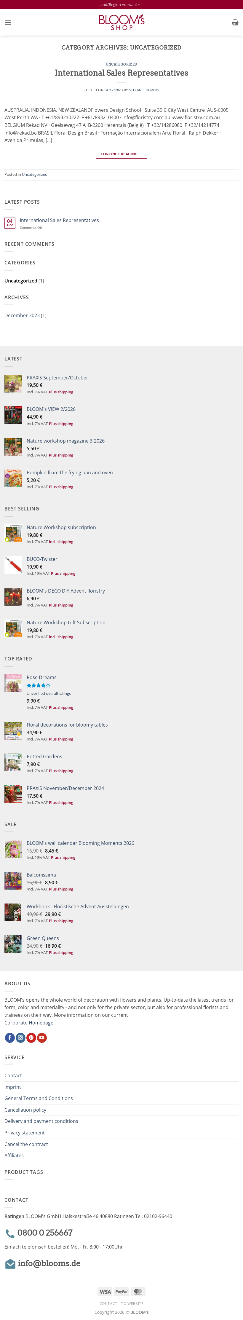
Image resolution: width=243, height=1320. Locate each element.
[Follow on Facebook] (10, 1038)
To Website (132, 1303)
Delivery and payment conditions (41, 1121)
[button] (8, 22)
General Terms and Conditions (38, 1098)
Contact (13, 1075)
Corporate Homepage (28, 1022)
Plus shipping (61, 392)
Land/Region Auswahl (117, 4)
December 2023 (22, 315)
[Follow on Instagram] (20, 1038)
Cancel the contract (26, 1144)
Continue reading (122, 154)
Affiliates (14, 1155)
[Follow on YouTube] (42, 1038)
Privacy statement (24, 1132)
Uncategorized (121, 64)
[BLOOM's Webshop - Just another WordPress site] (121, 22)
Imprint (12, 1087)
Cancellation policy (25, 1110)
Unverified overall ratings (49, 693)
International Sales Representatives (121, 72)
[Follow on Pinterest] (31, 1038)
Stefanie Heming (144, 90)
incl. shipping (61, 541)
